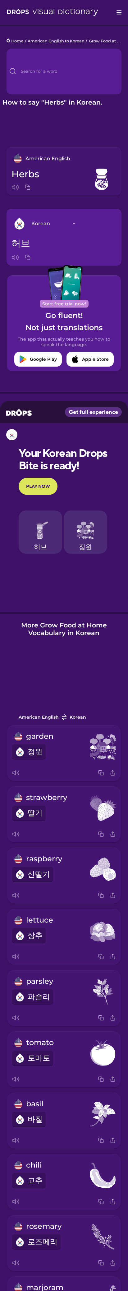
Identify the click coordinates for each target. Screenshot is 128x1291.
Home (17, 41)
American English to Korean (56, 41)
